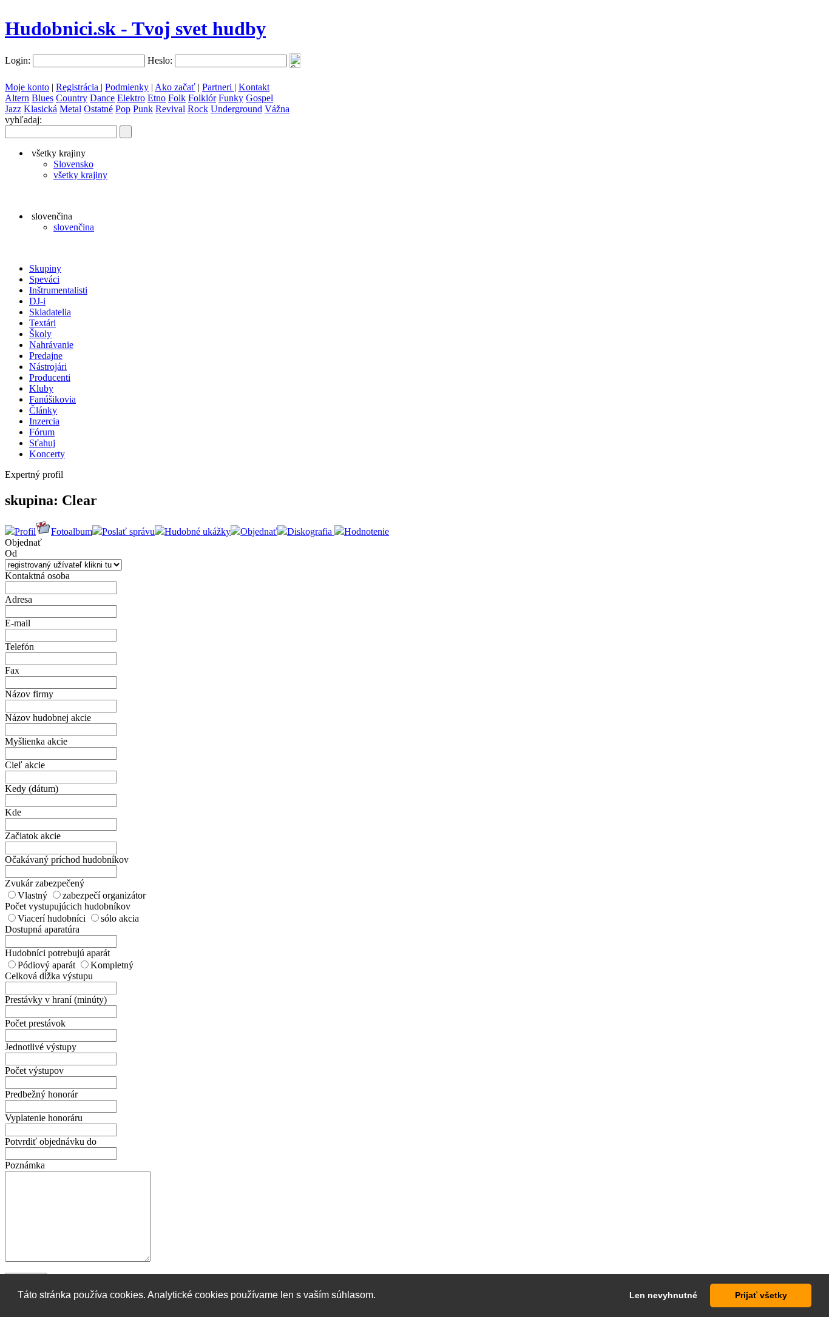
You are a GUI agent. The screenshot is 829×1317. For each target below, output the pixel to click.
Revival (170, 109)
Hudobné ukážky (197, 531)
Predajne (46, 355)
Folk (177, 98)
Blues (42, 98)
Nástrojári (48, 366)
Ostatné (98, 109)
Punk (143, 109)
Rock (198, 109)
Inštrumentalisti (58, 290)
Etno (156, 98)
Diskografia (310, 531)
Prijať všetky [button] (761, 1295)
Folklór (202, 98)
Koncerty (47, 454)
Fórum (42, 432)
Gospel (259, 98)
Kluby (41, 388)
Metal (70, 109)
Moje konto (27, 87)
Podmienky (127, 87)
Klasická (40, 109)
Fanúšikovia (52, 399)
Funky (230, 98)
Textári (42, 323)
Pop (122, 109)
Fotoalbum (71, 531)
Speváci (44, 279)
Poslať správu (128, 531)
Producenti (49, 377)
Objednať (258, 531)
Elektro (131, 98)
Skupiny (45, 268)
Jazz (13, 109)
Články (43, 410)
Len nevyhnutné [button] (663, 1295)
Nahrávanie (51, 345)
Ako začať (175, 87)
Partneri (218, 87)
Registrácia (78, 87)
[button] (380, 1296)
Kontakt (254, 87)
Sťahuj (42, 443)
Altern (17, 98)
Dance (102, 98)
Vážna (277, 109)
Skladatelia (50, 312)
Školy (40, 334)
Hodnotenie (366, 531)
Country (71, 98)
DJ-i (37, 301)
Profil (25, 531)
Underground (236, 109)
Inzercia (44, 421)
